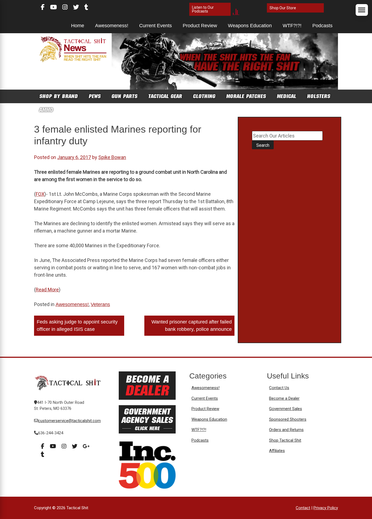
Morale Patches (246, 96)
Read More (47, 289)
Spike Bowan (112, 157)
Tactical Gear (165, 96)
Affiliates (277, 450)
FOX (40, 194)
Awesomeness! (111, 25)
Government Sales (285, 408)
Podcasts (322, 25)
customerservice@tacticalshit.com (69, 420)
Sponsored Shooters (287, 419)
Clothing (204, 96)
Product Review (200, 25)
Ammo (46, 109)
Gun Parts (124, 96)
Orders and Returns (286, 429)
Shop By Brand (58, 96)
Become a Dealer (284, 398)
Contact (303, 507)
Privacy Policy (325, 507)
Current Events (155, 25)
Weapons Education (250, 25)
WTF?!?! (292, 25)
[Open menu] (362, 10)
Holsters (319, 96)
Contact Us (279, 387)
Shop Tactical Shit (285, 440)
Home (77, 25)
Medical (286, 96)
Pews (94, 96)
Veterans (100, 304)
